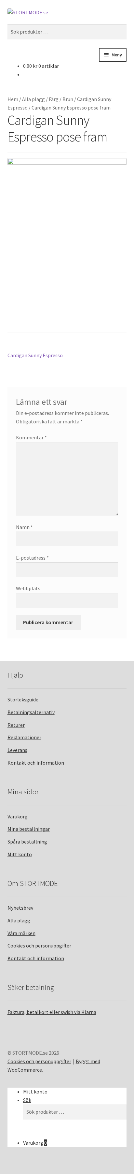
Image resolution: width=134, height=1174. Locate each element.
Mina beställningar (28, 829)
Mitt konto (19, 854)
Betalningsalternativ (31, 712)
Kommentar (31, 437)
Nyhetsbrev (20, 907)
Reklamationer (24, 737)
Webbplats (28, 588)
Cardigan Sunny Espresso (35, 356)
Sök (27, 1100)
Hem (12, 99)
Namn (24, 527)
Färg (54, 99)
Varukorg (17, 816)
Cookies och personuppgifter (39, 945)
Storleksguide (22, 699)
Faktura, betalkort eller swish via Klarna (51, 1012)
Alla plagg (33, 99)
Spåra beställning (27, 841)
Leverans (17, 750)
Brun (67, 99)
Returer (16, 725)
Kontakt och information (35, 762)
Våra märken (21, 933)
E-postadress (32, 557)
